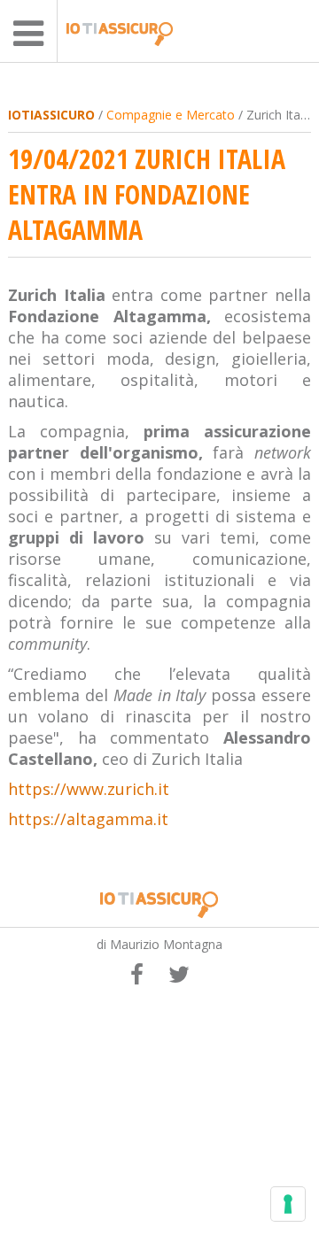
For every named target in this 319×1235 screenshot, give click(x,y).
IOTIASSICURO (51, 114)
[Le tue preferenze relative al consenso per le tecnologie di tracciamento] (288, 1204)
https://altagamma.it (88, 819)
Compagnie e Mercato (170, 114)
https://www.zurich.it (88, 788)
